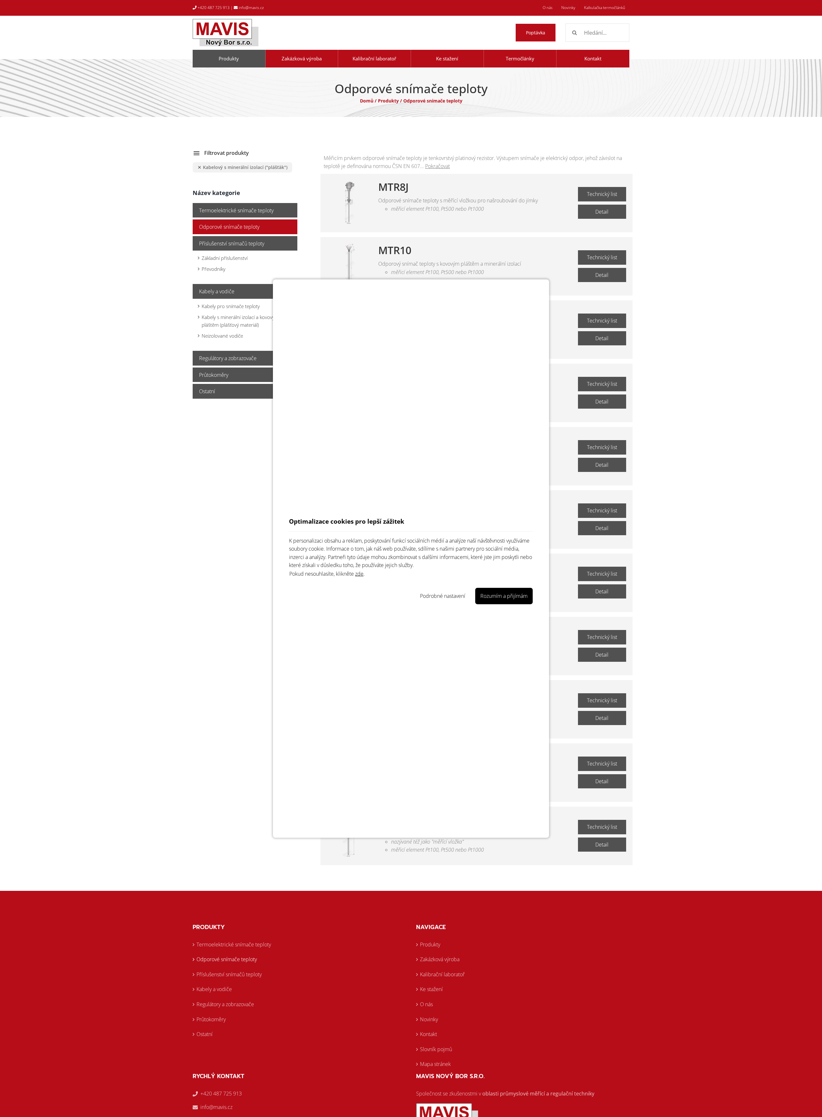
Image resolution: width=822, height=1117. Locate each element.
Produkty (388, 101)
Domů (366, 101)
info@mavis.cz (251, 7)
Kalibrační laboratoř (442, 974)
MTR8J (393, 187)
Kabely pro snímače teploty (231, 306)
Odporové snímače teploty (229, 226)
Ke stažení (431, 989)
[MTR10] (349, 266)
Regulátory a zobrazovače (228, 358)
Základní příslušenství (225, 258)
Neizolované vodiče (222, 335)
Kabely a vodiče (216, 291)
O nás (426, 1004)
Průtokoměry (213, 374)
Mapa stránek (435, 1064)
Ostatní (207, 391)
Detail (601, 211)
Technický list (602, 194)
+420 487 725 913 (213, 7)
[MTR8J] (349, 202)
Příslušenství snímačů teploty (231, 243)
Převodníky (213, 269)
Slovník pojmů (436, 1049)
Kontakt (428, 1034)
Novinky (429, 1019)
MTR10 (394, 250)
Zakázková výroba (439, 959)
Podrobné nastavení (442, 595)
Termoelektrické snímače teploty (236, 210)
